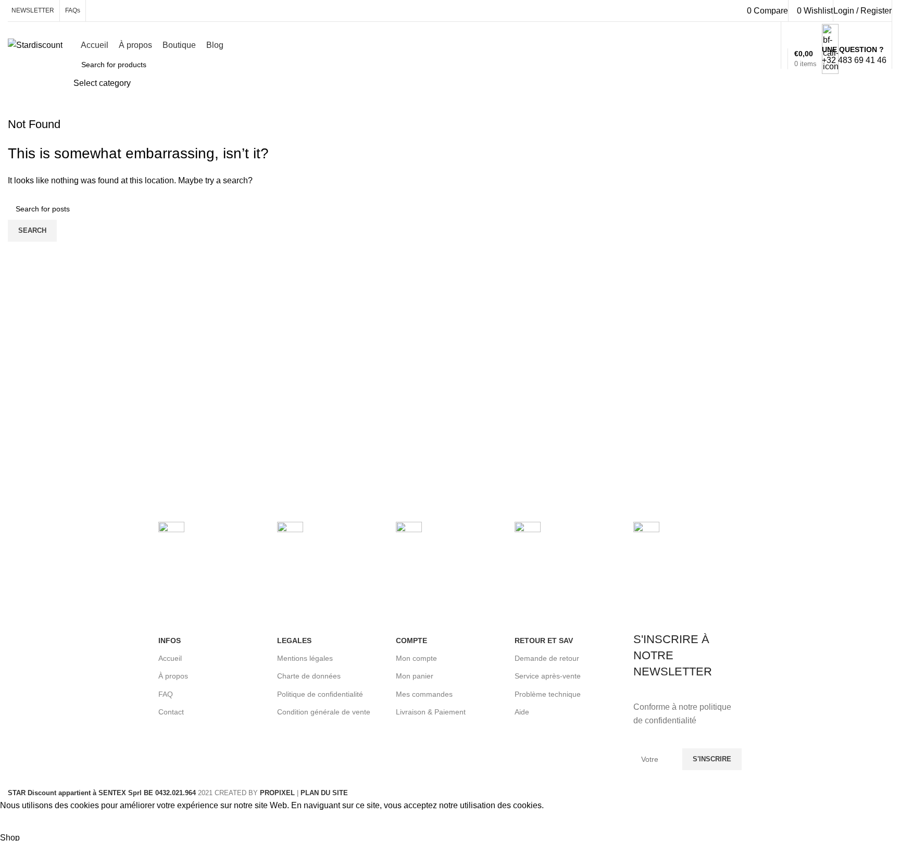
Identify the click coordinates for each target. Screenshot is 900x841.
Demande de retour (547, 658)
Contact (171, 712)
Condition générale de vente (323, 712)
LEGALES (294, 640)
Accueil (170, 658)
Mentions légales (305, 658)
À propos (173, 676)
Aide (522, 712)
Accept (20, 821)
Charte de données (309, 676)
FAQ (165, 694)
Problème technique (548, 694)
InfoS (169, 640)
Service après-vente (548, 676)
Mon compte (416, 658)
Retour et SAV (544, 640)
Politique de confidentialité (320, 694)
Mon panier (414, 676)
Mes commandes (424, 694)
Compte (411, 640)
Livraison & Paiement (431, 712)
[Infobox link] (450, 48)
